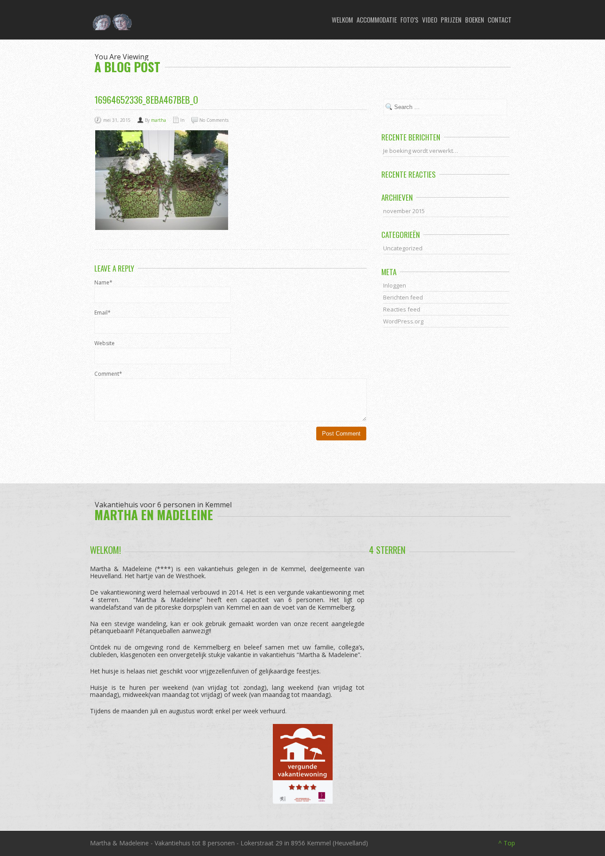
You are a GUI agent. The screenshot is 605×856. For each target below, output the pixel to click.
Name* (103, 282)
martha (158, 120)
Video (429, 19)
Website (104, 343)
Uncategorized (403, 248)
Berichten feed (403, 297)
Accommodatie (377, 19)
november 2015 (404, 211)
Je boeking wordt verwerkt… (420, 151)
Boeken (474, 19)
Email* (102, 312)
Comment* (108, 373)
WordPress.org (403, 321)
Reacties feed (401, 309)
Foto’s (409, 19)
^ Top (506, 843)
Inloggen (394, 285)
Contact (500, 19)
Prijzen (451, 19)
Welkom (342, 19)
